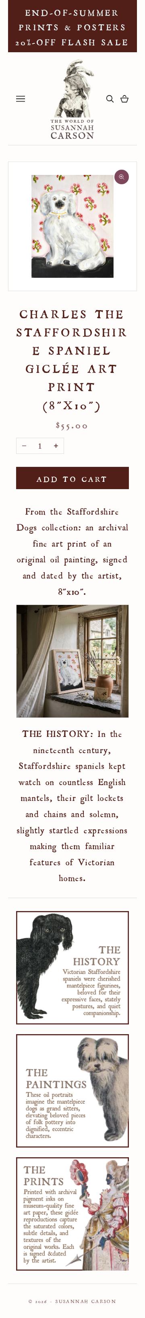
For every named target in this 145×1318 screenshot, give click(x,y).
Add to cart (72, 478)
